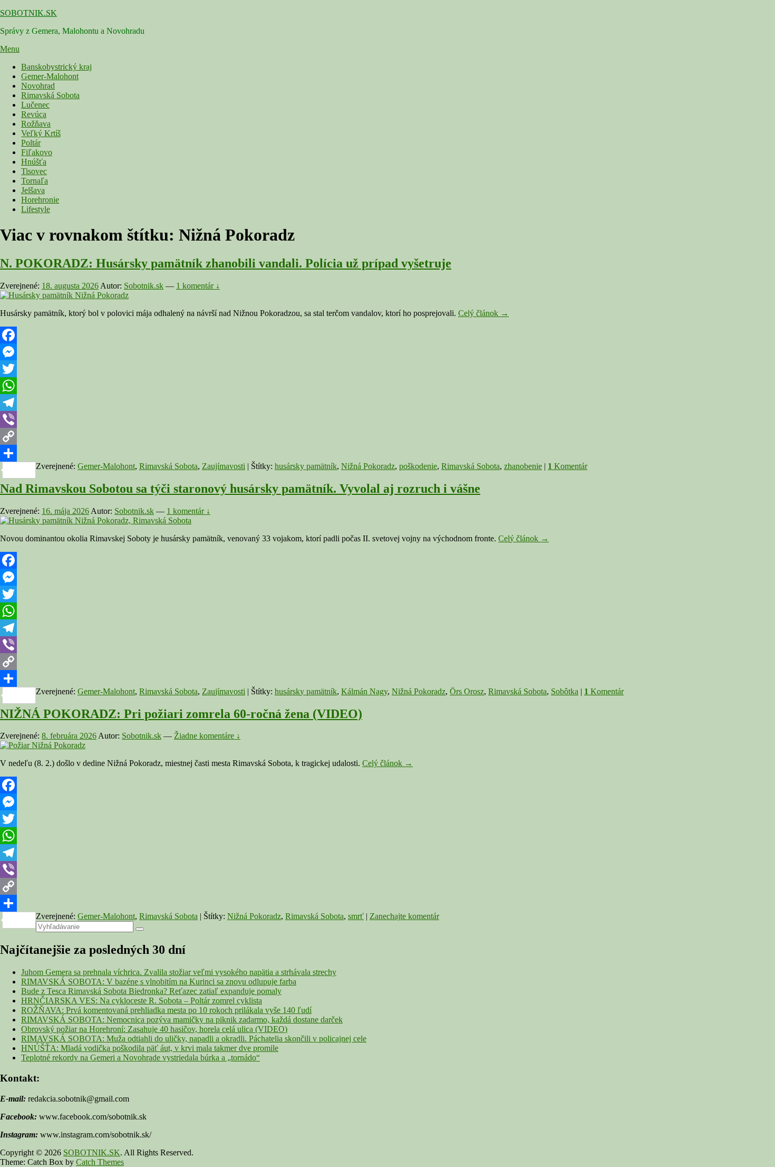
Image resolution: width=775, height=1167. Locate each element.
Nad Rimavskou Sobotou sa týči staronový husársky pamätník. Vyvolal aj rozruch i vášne (240, 488)
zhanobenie (523, 466)
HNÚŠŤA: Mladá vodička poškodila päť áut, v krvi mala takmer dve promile (149, 1048)
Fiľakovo (36, 152)
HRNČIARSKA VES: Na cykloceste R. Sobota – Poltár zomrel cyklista (141, 1000)
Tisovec (34, 171)
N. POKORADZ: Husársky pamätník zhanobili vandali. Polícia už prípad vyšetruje (225, 263)
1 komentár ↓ (198, 285)
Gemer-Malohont (50, 76)
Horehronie (40, 199)
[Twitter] (387, 368)
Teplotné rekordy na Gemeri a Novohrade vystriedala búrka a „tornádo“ (140, 1057)
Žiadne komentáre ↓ (207, 735)
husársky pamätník (306, 466)
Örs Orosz (467, 691)
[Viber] (387, 419)
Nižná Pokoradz (368, 466)
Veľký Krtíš (41, 133)
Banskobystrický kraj (56, 66)
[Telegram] (387, 402)
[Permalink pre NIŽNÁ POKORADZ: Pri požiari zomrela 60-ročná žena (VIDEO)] (42, 745)
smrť (356, 916)
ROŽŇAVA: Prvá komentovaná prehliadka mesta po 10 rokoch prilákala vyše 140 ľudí (166, 1010)
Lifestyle (35, 209)
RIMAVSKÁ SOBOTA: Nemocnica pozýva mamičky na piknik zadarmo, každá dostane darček (182, 1019)
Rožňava (36, 123)
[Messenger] (387, 351)
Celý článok (483, 313)
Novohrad (38, 85)
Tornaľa (34, 180)
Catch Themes (100, 1162)
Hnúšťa (33, 161)
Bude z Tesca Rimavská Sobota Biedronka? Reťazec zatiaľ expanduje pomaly (151, 991)
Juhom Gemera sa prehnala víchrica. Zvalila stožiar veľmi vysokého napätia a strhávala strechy (178, 972)
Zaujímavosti (223, 466)
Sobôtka (564, 691)
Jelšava (33, 190)
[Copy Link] (387, 436)
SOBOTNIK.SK (28, 12)
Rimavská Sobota (50, 95)
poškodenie (418, 466)
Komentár (567, 466)
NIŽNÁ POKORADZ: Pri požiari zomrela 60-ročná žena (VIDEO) (181, 714)
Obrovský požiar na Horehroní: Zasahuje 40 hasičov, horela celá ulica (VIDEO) (154, 1029)
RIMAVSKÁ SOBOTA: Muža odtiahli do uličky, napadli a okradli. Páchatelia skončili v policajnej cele (193, 1038)
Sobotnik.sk (143, 285)
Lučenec (35, 104)
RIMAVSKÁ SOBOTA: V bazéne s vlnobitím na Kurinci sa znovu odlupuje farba (158, 981)
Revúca (33, 114)
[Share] (387, 453)
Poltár (31, 142)
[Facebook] (387, 335)
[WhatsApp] (387, 385)
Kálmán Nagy (364, 691)
